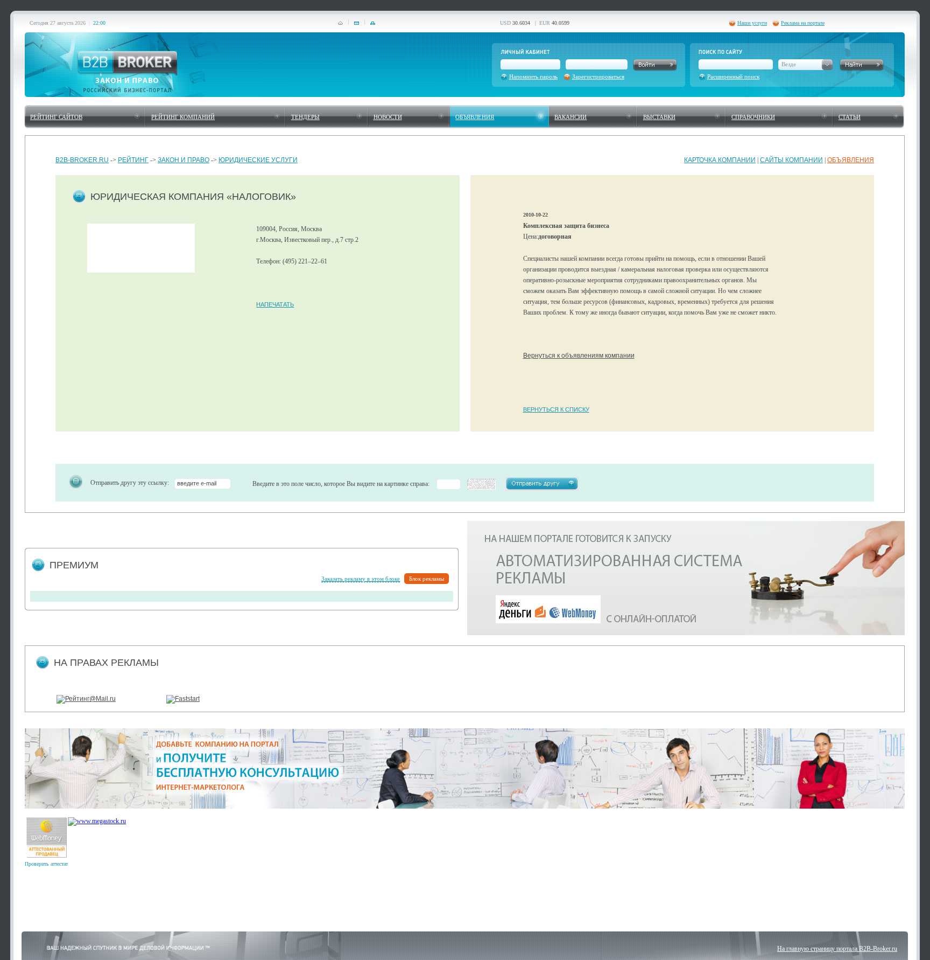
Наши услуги (752, 23)
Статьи (850, 117)
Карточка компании (720, 160)
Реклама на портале (803, 23)
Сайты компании (791, 160)
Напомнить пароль (533, 76)
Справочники (753, 117)
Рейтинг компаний (183, 117)
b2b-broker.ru (82, 160)
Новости (388, 117)
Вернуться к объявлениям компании (579, 355)
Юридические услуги (258, 160)
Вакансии (570, 117)
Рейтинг (133, 160)
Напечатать (275, 304)
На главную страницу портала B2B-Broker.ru (837, 948)
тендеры (305, 117)
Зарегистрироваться (598, 76)
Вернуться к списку (556, 409)
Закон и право (183, 160)
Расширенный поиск (733, 76)
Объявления (474, 117)
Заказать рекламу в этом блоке (360, 578)
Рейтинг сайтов (56, 117)
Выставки (659, 117)
